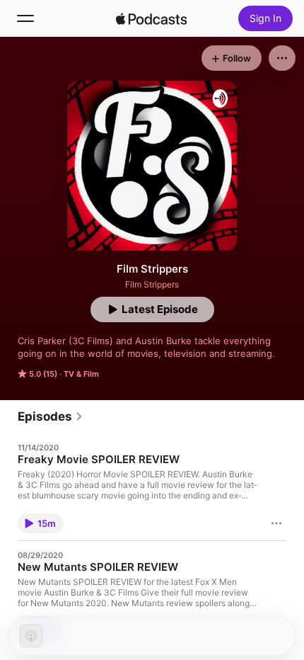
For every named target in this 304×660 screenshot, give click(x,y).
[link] (50, 416)
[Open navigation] (25, 18)
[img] (151, 18)
